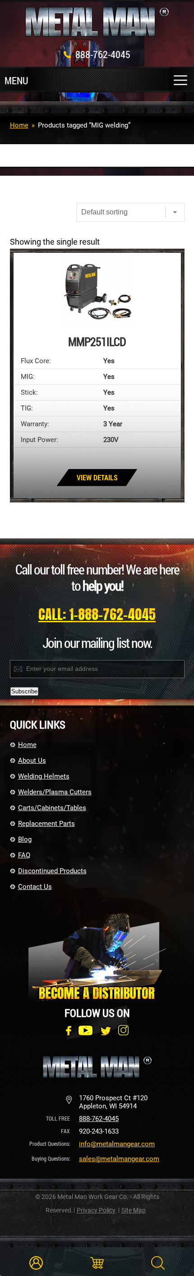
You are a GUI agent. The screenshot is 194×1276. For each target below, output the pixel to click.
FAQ (24, 855)
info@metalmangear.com (117, 1144)
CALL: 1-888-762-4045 (97, 614)
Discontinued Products (52, 871)
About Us (32, 760)
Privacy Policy (96, 1210)
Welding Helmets (43, 776)
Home (19, 125)
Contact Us (35, 887)
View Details (97, 477)
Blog (25, 839)
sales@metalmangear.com (119, 1159)
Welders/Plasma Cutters (55, 792)
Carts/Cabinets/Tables (52, 808)
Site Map (133, 1210)
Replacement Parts (46, 824)
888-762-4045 (102, 54)
